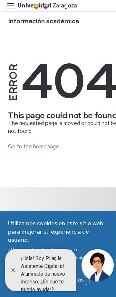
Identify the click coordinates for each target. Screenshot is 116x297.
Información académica (43, 21)
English (45, 6)
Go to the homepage (33, 146)
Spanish (35, 6)
